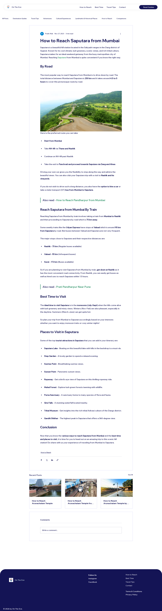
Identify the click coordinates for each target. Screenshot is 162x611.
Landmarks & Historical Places (86, 19)
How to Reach (107, 19)
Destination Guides (20, 19)
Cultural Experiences (63, 19)
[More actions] (120, 33)
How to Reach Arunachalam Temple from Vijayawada (80, 502)
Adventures (47, 19)
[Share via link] (57, 460)
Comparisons (121, 19)
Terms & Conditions (134, 591)
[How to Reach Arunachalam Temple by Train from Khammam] (117, 488)
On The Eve (16, 7)
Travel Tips (35, 19)
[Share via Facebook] (41, 460)
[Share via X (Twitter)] (47, 460)
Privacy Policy (131, 594)
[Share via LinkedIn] (52, 460)
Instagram (92, 578)
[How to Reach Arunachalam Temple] (45, 488)
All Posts (5, 19)
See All (130, 475)
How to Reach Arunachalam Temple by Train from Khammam (115, 502)
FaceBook (92, 582)
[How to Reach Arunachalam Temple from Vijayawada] (81, 488)
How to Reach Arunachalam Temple (42, 502)
